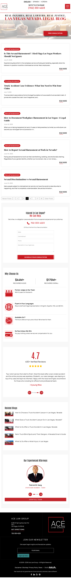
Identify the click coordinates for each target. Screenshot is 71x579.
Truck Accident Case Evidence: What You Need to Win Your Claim (32, 87)
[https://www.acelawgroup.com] (4, 6)
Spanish (36, 1)
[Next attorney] (41, 494)
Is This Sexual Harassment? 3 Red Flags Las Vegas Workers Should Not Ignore (32, 55)
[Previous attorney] (30, 494)
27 (37, 198)
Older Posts (49, 198)
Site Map (25, 567)
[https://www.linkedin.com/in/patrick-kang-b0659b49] (34, 574)
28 (41, 198)
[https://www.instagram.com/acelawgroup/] (40, 574)
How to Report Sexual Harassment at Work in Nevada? (30, 149)
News (40, 567)
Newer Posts (6, 198)
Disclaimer (18, 567)
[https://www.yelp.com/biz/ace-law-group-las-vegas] (37, 574)
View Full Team (35, 499)
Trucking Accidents (12, 81)
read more (63, 69)
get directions (17, 529)
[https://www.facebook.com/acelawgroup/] (31, 574)
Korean (44, 1)
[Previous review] (29, 392)
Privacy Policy (33, 567)
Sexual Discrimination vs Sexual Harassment (26, 179)
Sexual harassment (12, 49)
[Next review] (41, 392)
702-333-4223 (16, 533)
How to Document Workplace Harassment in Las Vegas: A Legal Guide (35, 119)
